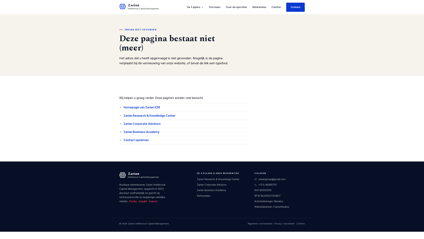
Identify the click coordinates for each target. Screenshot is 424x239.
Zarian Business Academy (141, 132)
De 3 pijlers (193, 7)
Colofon (276, 7)
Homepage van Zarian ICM (142, 107)
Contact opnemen (136, 140)
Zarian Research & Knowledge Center (150, 115)
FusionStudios (281, 206)
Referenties (259, 7)
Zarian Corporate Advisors (142, 123)
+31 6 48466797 (267, 184)
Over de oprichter (236, 7)
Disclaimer (289, 223)
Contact (295, 7)
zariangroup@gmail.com (272, 179)
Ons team (214, 7)
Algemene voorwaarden (260, 223)
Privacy (278, 223)
